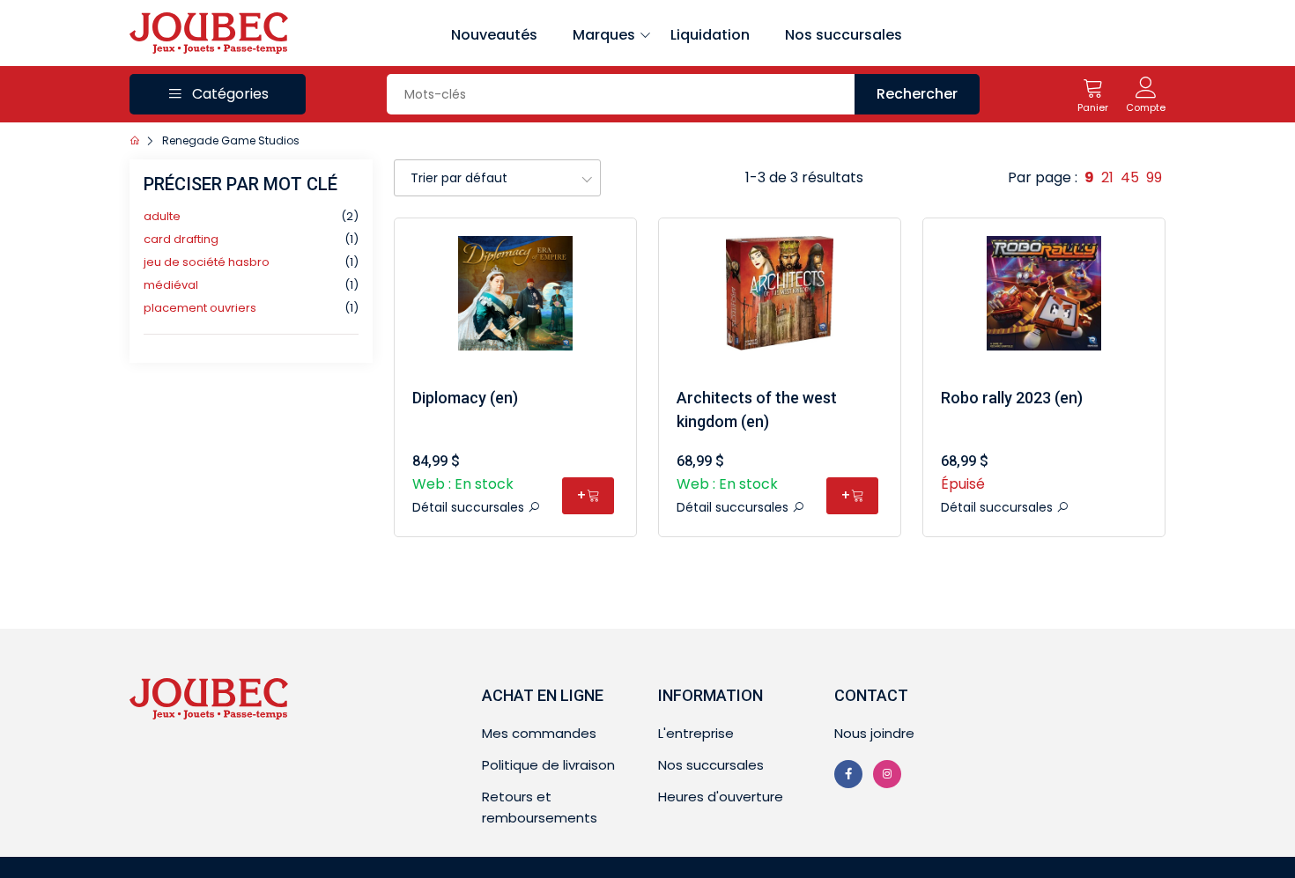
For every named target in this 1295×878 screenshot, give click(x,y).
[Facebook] (848, 774)
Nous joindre (874, 733)
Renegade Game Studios (231, 140)
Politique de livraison (548, 765)
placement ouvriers (200, 307)
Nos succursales (843, 35)
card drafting (181, 239)
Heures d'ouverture (720, 796)
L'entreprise (696, 733)
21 (1107, 177)
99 (1154, 177)
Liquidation (710, 35)
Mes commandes (539, 733)
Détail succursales (470, 507)
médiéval (171, 285)
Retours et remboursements (539, 807)
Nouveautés (494, 35)
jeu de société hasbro (207, 262)
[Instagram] (887, 774)
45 (1130, 177)
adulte (162, 216)
